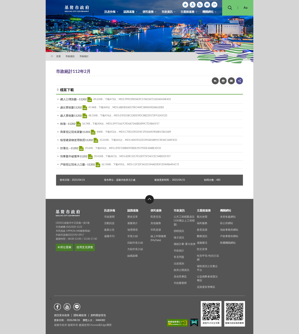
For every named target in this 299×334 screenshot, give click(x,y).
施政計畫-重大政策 (185, 244)
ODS (89, 99)
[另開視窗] (177, 323)
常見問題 (179, 257)
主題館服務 (187, 11)
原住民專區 (180, 276)
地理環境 (132, 230)
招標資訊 (179, 231)
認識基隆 (129, 11)
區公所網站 (226, 223)
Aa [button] (245, 8)
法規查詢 (179, 263)
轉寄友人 (231, 80)
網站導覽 (193, 5)
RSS (200, 5)
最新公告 (109, 230)
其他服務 (156, 223)
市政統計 (84, 56)
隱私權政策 (80, 315)
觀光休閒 (202, 217)
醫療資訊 (202, 236)
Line (76, 306)
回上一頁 (215, 80)
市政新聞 (109, 217)
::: (48, 2)
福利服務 (202, 223)
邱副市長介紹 (135, 243)
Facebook (57, 306)
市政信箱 (207, 5)
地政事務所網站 (229, 230)
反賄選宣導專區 (206, 287)
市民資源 (156, 230)
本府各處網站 (228, 217)
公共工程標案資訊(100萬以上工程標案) (184, 221)
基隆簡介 (132, 223)
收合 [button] (149, 199)
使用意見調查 (84, 247)
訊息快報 (110, 11)
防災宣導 (202, 249)
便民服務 (148, 11)
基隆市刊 (109, 236)
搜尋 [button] (230, 8)
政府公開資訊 (181, 270)
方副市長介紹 (135, 249)
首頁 (58, 56)
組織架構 (132, 256)
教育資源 (202, 230)
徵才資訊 (179, 237)
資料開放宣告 (98, 315)
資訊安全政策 (62, 315)
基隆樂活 (202, 243)
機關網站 (208, 11)
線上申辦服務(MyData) (158, 238)
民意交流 (156, 217)
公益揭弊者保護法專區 (207, 278)
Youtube (67, 306)
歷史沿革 (132, 217)
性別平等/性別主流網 (208, 258)
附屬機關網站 (228, 243)
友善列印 (223, 80)
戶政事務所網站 (229, 236)
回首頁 (185, 5)
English (214, 5)
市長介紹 (132, 236)
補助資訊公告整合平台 (207, 268)
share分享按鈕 (239, 80)
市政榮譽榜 (180, 283)
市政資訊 (167, 11)
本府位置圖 (64, 247)
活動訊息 (109, 223)
